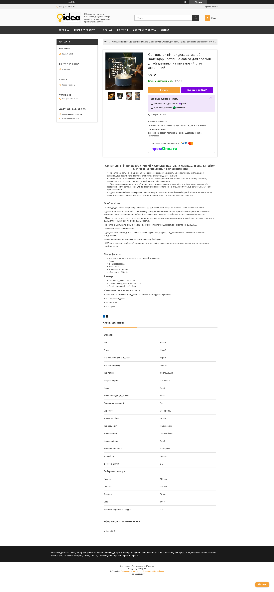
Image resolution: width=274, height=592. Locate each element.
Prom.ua (150, 566)
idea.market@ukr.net (70, 118)
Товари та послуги (84, 30)
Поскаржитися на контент (131, 571)
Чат (264, 584)
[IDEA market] (69, 22)
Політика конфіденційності (153, 571)
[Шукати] (195, 18)
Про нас (107, 30)
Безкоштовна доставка (158, 121)
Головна (64, 30)
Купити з (192, 90)
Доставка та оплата (144, 30)
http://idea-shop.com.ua (72, 114)
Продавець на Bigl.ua (137, 569)
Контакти (122, 30)
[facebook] (104, 317)
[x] (107, 317)
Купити (164, 90)
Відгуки (165, 30)
